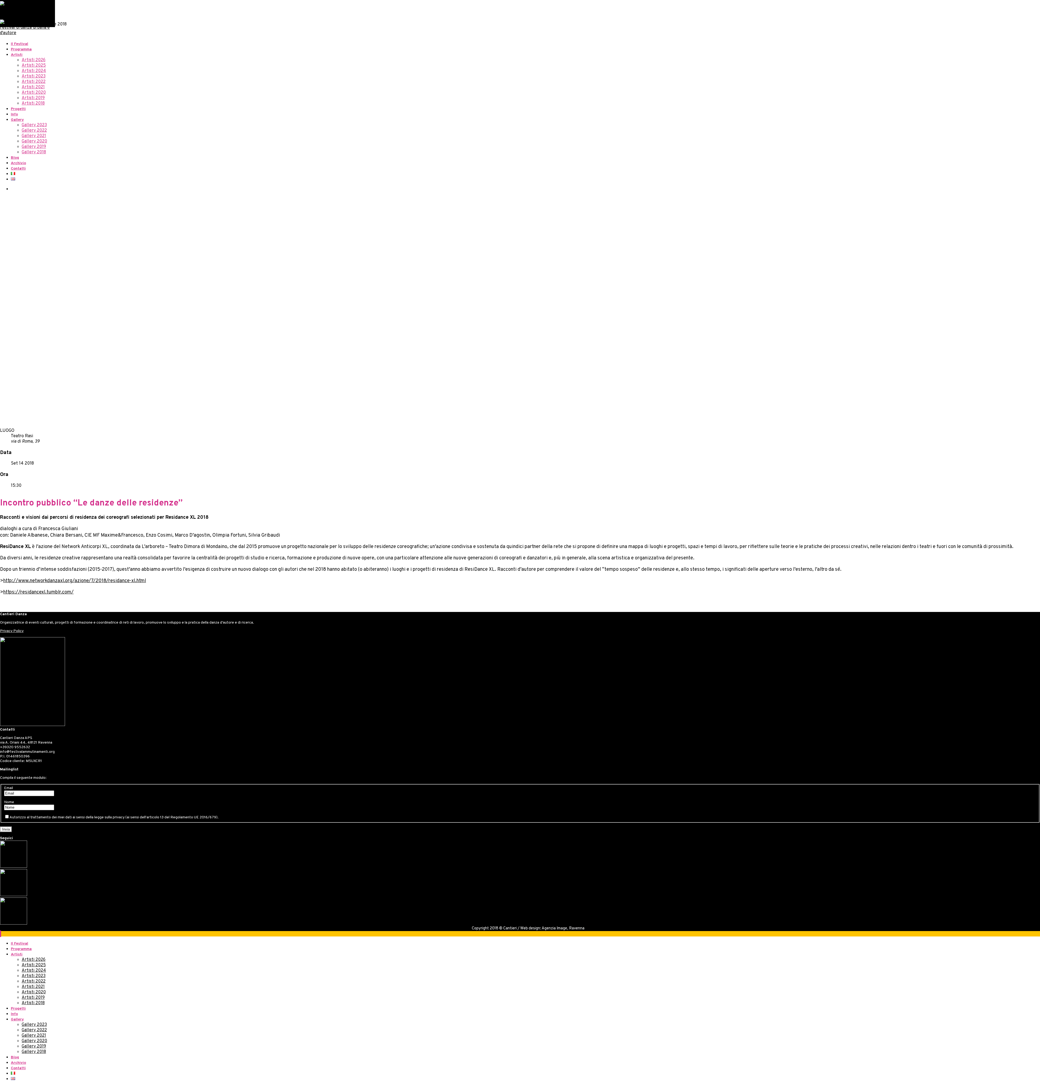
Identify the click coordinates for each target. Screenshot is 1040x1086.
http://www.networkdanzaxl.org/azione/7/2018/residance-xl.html (74, 581)
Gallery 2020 (34, 141)
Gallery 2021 (34, 136)
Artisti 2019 (33, 98)
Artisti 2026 (34, 60)
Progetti (18, 109)
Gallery (17, 120)
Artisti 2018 (33, 103)
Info (14, 114)
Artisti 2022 (34, 82)
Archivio (18, 163)
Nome (9, 802)
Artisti (16, 55)
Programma (21, 49)
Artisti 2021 (33, 87)
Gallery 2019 (34, 147)
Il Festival (19, 44)
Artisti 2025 (34, 65)
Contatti (18, 168)
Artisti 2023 (34, 76)
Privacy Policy (12, 631)
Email (8, 788)
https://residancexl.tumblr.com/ (38, 592)
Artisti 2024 (34, 71)
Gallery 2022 (34, 130)
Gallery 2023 (34, 125)
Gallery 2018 (34, 152)
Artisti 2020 (34, 92)
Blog (15, 157)
